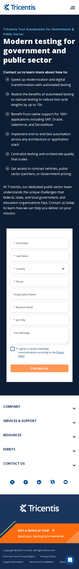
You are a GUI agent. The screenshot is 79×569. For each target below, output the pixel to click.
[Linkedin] (39, 482)
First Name (21, 243)
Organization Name (25, 294)
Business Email (23, 307)
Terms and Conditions (41, 561)
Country (19, 269)
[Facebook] (26, 482)
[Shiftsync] (53, 482)
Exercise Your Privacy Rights (19, 556)
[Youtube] (66, 482)
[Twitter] (12, 482)
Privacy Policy (48, 556)
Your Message (22, 333)
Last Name (21, 256)
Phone (18, 281)
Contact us (39, 368)
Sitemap (64, 561)
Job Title (19, 320)
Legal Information (13, 561)
